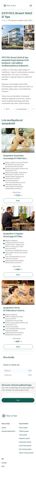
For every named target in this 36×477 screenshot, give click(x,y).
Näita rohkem (17, 192)
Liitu (18, 400)
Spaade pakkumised (8, 431)
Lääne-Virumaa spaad (26, 453)
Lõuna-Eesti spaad (25, 445)
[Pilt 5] (20, 151)
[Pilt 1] (15, 151)
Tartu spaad (23, 435)
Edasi (18, 200)
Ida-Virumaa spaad (25, 449)
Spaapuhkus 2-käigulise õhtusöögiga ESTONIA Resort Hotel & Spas (13, 235)
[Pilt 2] (16, 151)
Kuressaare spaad (25, 442)
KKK (3, 466)
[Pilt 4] (19, 151)
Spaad (4, 427)
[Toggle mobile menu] (31, 6)
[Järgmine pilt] (31, 140)
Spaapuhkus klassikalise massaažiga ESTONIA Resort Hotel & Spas (15, 157)
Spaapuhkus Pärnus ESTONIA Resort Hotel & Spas (13, 309)
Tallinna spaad (23, 431)
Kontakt (4, 463)
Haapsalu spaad (24, 438)
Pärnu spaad (23, 427)
